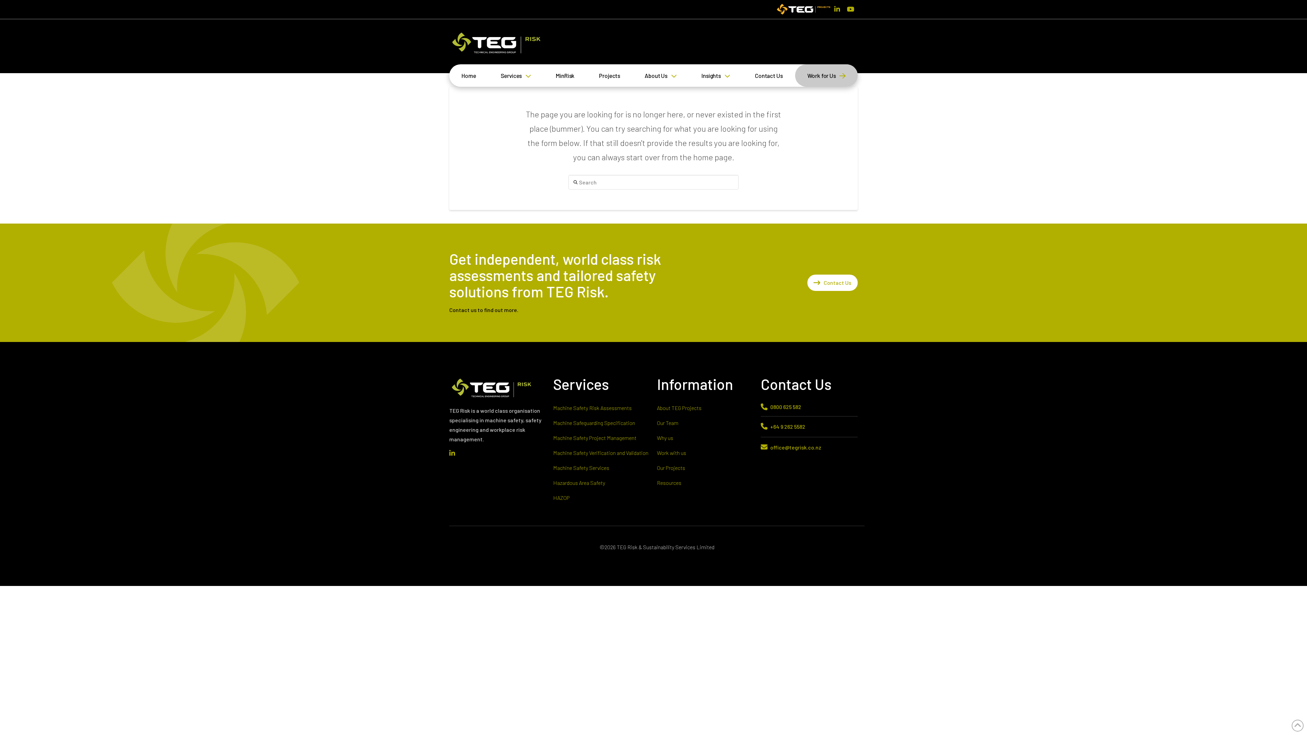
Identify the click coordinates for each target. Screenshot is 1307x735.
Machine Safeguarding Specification (594, 423)
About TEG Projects (679, 408)
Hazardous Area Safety (579, 482)
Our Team (667, 423)
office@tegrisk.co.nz (795, 447)
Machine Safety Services (581, 467)
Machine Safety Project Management (594, 438)
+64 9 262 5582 (787, 426)
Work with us (671, 453)
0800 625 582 (785, 407)
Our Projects (671, 467)
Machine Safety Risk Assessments (592, 408)
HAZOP (561, 497)
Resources (669, 482)
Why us (665, 438)
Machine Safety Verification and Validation (600, 453)
